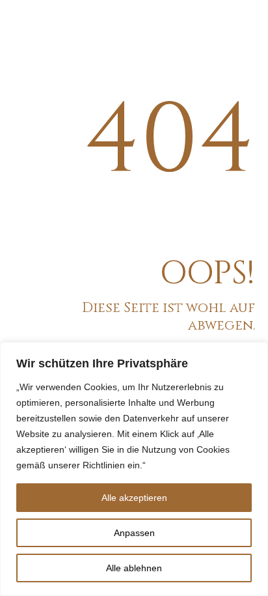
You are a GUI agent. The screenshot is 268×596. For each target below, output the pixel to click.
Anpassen (134, 533)
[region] (134, 469)
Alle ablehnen (134, 568)
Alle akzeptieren (134, 497)
